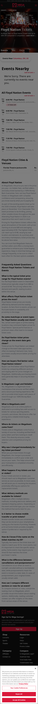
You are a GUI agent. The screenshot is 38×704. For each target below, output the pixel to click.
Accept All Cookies (19, 700)
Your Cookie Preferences (19, 688)
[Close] (35, 668)
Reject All (19, 694)
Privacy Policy (23, 684)
